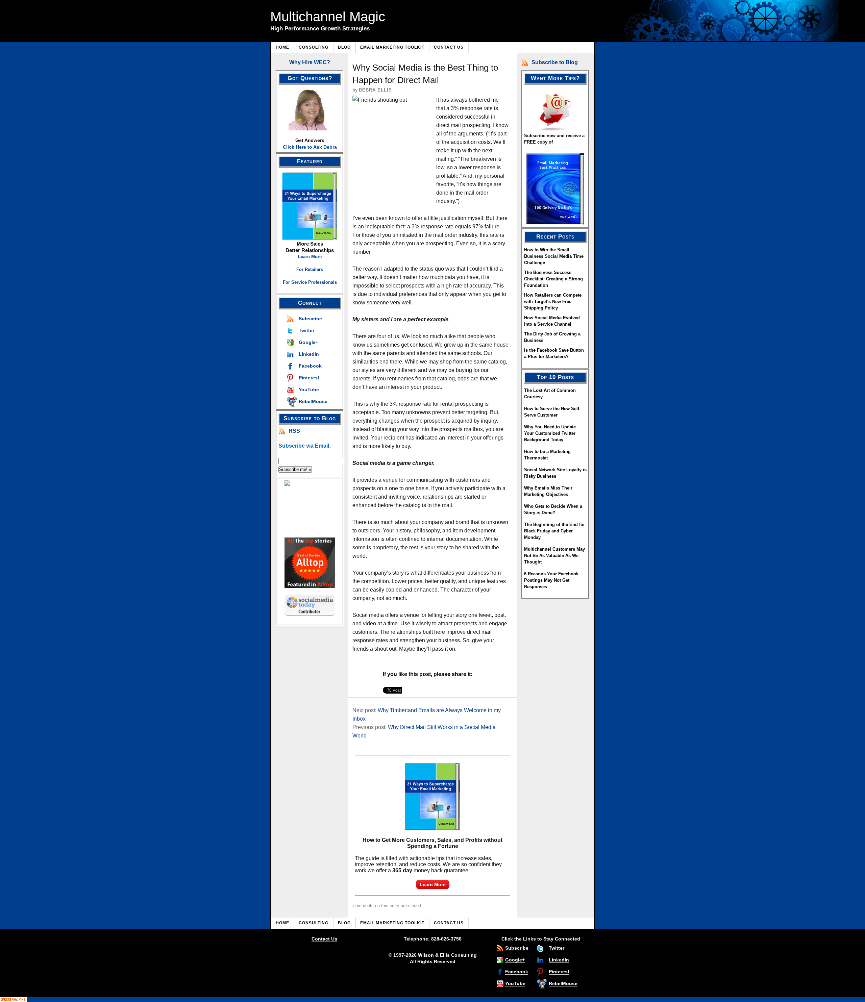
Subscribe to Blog (555, 62)
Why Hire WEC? (309, 62)
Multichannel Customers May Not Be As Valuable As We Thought (554, 556)
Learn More (310, 256)
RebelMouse (313, 401)
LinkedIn (309, 354)
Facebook (310, 366)
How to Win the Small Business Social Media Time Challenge (554, 256)
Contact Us (449, 47)
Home (282, 47)
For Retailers (309, 269)
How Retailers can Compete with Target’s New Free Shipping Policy (553, 301)
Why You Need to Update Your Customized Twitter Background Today (550, 433)
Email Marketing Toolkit (392, 47)
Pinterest (309, 377)
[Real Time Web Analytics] (432, 999)
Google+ (308, 342)
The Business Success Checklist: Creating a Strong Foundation (553, 279)
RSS (294, 431)
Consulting (313, 47)
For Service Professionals (310, 282)
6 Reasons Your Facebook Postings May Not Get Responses (551, 580)
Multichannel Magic (327, 16)
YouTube (309, 389)
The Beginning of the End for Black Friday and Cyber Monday (554, 531)
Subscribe (310, 318)
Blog (344, 47)
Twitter (306, 330)
